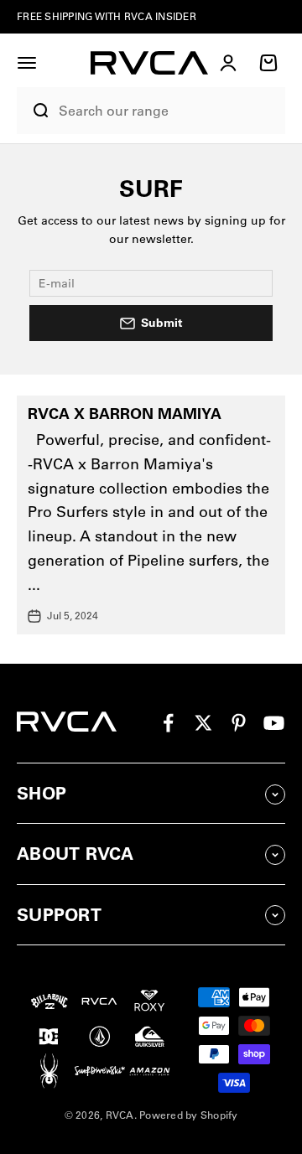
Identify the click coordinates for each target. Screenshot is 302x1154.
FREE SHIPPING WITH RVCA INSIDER (106, 16)
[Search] (33, 110)
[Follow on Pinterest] (238, 723)
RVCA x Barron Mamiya (124, 413)
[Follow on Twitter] (203, 723)
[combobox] (167, 111)
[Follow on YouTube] (274, 723)
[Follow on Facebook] (168, 723)
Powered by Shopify (188, 1115)
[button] (27, 63)
